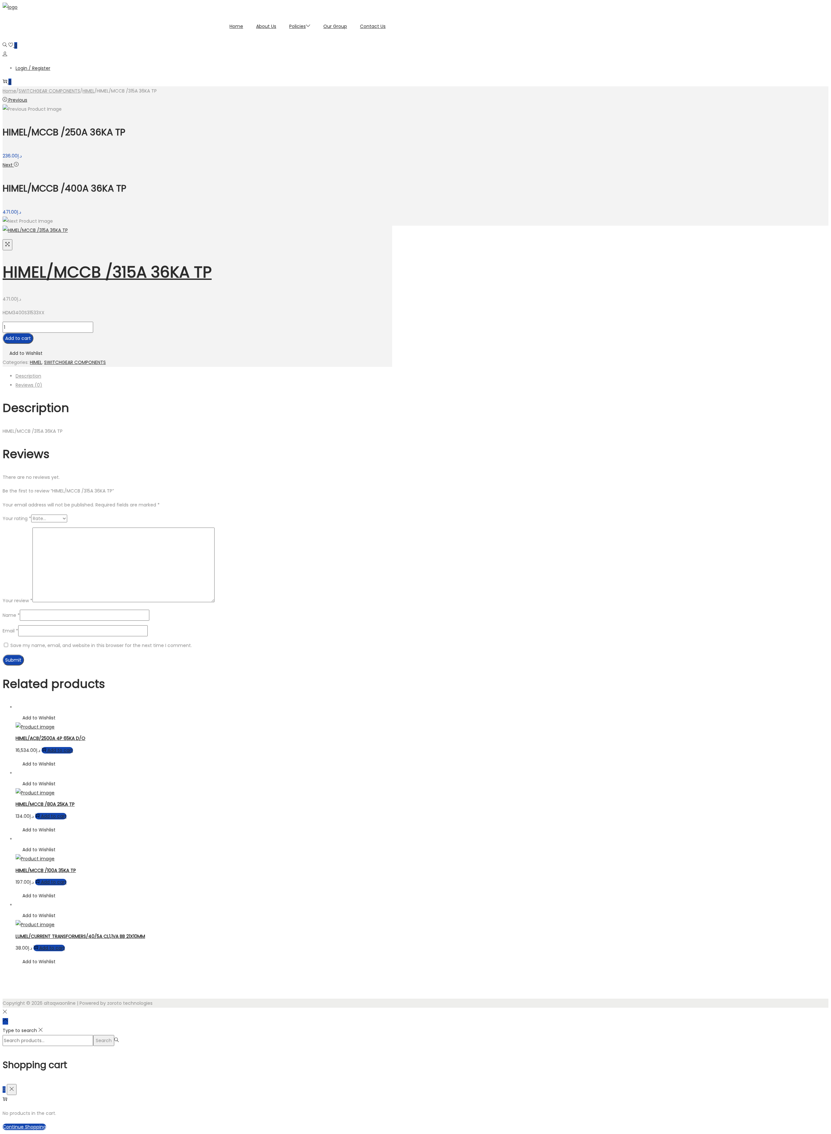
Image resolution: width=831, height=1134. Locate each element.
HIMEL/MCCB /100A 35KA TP (46, 870)
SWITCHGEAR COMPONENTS (49, 91)
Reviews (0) (29, 385)
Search (104, 1040)
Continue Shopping (24, 1127)
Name (11, 615)
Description (28, 376)
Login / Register (33, 68)
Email (10, 631)
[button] (23, 353)
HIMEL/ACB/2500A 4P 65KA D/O (50, 738)
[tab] (204, 375)
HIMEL (88, 91)
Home (9, 91)
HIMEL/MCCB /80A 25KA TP (45, 804)
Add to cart (18, 338)
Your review (17, 600)
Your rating (17, 518)
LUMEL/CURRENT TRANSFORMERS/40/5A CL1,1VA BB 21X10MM (80, 936)
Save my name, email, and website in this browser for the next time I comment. (101, 645)
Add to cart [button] (60, 750)
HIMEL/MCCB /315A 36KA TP (107, 272)
